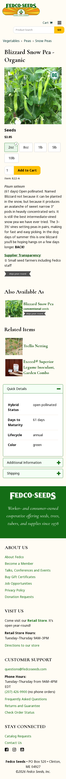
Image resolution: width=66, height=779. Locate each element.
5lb (54, 147)
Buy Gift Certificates (20, 577)
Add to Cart (27, 170)
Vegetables (11, 41)
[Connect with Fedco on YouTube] (22, 749)
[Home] (21, 9)
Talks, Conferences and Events (27, 570)
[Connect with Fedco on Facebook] (6, 749)
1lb (40, 147)
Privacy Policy (15, 590)
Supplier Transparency (22, 255)
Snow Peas (43, 41)
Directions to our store (22, 645)
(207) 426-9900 (16, 692)
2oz (11, 147)
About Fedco (14, 557)
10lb (11, 158)
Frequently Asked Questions (26, 699)
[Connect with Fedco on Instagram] (14, 749)
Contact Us (13, 742)
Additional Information (24, 462)
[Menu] (59, 22)
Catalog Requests (18, 736)
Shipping (13, 473)
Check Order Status (19, 712)
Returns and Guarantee (22, 706)
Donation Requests (19, 597)
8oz (26, 147)
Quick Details (17, 388)
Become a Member (19, 563)
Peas (27, 41)
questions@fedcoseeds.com (26, 669)
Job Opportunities (18, 583)
